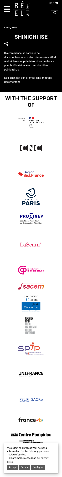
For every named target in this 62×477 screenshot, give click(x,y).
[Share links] (6, 44)
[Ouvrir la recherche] (54, 13)
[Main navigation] (7, 9)
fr (50, 3)
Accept (13, 467)
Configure (38, 467)
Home (7, 28)
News (14, 28)
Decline (25, 467)
